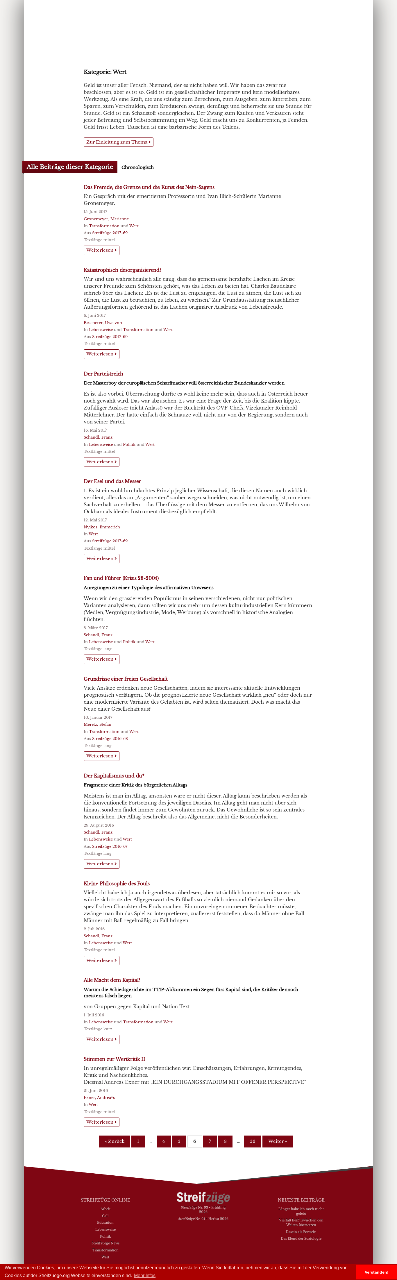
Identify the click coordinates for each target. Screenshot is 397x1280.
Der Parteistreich (103, 374)
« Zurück (114, 1141)
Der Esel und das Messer (112, 481)
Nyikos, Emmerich (102, 527)
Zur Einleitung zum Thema (117, 142)
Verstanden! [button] (377, 1272)
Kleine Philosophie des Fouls (117, 883)
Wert (134, 226)
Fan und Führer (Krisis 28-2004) (121, 578)
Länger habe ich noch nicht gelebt (301, 1211)
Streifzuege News (105, 1243)
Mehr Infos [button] (144, 1275)
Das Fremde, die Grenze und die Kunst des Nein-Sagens (149, 187)
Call (105, 1216)
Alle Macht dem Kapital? (112, 980)
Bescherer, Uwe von (103, 323)
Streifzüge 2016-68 (110, 738)
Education (105, 1222)
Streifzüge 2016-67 (110, 846)
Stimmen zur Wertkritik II (114, 1059)
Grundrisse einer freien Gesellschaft (126, 679)
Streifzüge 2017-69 (110, 233)
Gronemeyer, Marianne (106, 219)
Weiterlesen (100, 250)
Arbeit (105, 1209)
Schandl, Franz (98, 437)
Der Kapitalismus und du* (114, 776)
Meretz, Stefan (97, 724)
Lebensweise (101, 330)
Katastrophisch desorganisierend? (122, 270)
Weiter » (277, 1141)
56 (252, 1141)
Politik (129, 444)
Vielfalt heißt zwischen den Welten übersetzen (301, 1222)
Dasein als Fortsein (301, 1232)
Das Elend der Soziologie (301, 1238)
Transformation (104, 226)
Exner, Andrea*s (99, 1097)
